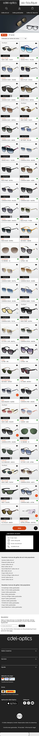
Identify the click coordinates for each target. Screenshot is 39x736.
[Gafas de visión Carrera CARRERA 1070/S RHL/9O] (10, 189)
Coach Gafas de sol (7, 579)
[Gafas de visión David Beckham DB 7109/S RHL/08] (29, 128)
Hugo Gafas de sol (7, 573)
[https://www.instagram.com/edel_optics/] (28, 703)
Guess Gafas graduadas (9, 592)
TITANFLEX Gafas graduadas (10, 603)
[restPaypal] (12, 679)
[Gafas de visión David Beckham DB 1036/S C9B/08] (29, 229)
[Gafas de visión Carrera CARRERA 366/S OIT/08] (29, 490)
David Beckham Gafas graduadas (12, 607)
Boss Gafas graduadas (8, 594)
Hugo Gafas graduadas (9, 605)
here (11, 630)
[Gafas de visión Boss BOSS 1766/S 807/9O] (10, 169)
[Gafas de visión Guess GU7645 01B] (29, 249)
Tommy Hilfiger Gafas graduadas (12, 596)
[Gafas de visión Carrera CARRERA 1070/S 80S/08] (29, 148)
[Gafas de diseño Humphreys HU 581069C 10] (29, 430)
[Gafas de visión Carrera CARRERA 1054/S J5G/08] (10, 289)
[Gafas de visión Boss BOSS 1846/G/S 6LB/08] (10, 390)
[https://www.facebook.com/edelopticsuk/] (24, 703)
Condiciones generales (10, 727)
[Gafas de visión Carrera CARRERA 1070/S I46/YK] (29, 470)
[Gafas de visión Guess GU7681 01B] (10, 350)
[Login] (19, 8)
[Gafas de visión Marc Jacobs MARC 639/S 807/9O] (29, 309)
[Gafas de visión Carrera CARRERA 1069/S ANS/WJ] (10, 209)
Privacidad (21, 727)
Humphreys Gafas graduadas (10, 587)
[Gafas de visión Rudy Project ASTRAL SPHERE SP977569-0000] (29, 511)
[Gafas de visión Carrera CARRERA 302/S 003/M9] (10, 88)
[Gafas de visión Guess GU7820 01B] (29, 350)
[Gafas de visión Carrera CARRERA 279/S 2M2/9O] (29, 390)
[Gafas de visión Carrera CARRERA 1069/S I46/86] (29, 169)
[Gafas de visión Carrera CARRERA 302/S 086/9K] (10, 128)
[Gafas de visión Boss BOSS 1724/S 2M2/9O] (29, 68)
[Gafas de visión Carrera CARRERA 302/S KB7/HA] (10, 108)
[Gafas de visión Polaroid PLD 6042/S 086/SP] (10, 511)
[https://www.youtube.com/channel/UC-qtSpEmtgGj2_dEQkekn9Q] (32, 703)
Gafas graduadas (17, 13)
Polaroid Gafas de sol (8, 562)
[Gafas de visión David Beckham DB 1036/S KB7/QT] (10, 370)
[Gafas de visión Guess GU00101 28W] (29, 410)
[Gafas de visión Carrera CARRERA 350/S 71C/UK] (10, 309)
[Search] (6, 8)
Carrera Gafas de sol (8, 560)
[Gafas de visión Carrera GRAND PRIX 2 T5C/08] (29, 48)
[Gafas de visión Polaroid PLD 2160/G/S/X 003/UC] (10, 450)
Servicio (4, 659)
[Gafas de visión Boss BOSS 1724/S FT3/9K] (29, 209)
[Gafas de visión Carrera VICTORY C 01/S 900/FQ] (10, 329)
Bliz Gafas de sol (7, 571)
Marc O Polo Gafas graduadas (11, 590)
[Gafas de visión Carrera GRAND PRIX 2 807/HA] (29, 88)
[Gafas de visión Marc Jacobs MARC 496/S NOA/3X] (10, 410)
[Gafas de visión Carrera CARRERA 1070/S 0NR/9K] (29, 329)
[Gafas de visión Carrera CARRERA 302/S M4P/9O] (29, 189)
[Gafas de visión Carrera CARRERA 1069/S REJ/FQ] (10, 269)
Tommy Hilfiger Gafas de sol (10, 575)
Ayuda (3, 667)
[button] (10, 3)
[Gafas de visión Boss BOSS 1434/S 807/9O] (10, 229)
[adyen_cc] (2, 679)
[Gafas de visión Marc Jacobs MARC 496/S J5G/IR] (10, 48)
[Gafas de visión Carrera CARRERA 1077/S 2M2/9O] (10, 430)
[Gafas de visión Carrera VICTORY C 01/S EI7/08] (29, 450)
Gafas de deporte (32, 13)
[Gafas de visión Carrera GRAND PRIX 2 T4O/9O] (10, 148)
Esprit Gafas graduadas (9, 598)
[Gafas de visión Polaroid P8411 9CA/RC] (10, 490)
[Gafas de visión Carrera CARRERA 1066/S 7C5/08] (29, 289)
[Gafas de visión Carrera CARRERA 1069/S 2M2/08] (10, 68)
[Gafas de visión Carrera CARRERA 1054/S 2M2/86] (29, 269)
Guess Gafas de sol (7, 564)
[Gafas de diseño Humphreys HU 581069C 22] (10, 249)
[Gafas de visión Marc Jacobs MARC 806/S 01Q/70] (29, 108)
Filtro (5, 35)
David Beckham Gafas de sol (10, 568)
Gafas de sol (5, 13)
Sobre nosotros (6, 651)
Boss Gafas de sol (7, 566)
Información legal (30, 727)
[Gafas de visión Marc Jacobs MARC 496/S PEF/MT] (10, 470)
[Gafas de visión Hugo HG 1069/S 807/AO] (29, 370)
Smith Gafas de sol (7, 577)
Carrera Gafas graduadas (9, 600)
